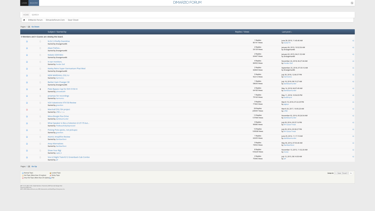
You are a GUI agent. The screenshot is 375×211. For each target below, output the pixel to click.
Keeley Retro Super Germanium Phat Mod (66, 68)
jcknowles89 (60, 91)
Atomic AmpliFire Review (59, 136)
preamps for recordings (58, 95)
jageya (286, 104)
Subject (51, 31)
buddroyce (288, 97)
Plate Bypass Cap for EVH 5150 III (63, 89)
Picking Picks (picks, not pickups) (62, 130)
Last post (286, 31)
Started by (61, 31)
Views (246, 31)
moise (286, 152)
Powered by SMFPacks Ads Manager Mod (52, 185)
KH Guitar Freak (290, 124)
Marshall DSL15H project (59, 109)
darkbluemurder (290, 83)
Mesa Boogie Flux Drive (58, 116)
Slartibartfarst (61, 139)
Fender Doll (60, 64)
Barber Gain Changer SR (58, 82)
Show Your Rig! (54, 150)
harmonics (60, 78)
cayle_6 (59, 153)
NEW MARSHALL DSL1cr (58, 75)
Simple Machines (37, 185)
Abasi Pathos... (54, 48)
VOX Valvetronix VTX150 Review (62, 102)
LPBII (58, 112)
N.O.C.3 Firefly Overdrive (59, 41)
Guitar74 (287, 43)
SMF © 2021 (30, 185)
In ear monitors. (55, 61)
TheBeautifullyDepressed (65, 126)
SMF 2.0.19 (23, 185)
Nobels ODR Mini (55, 55)
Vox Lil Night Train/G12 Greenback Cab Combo (69, 157)
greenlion (59, 105)
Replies (238, 31)
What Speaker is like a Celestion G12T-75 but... (68, 123)
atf (57, 160)
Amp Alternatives (55, 143)
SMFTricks (28, 187)
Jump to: (330, 173)
